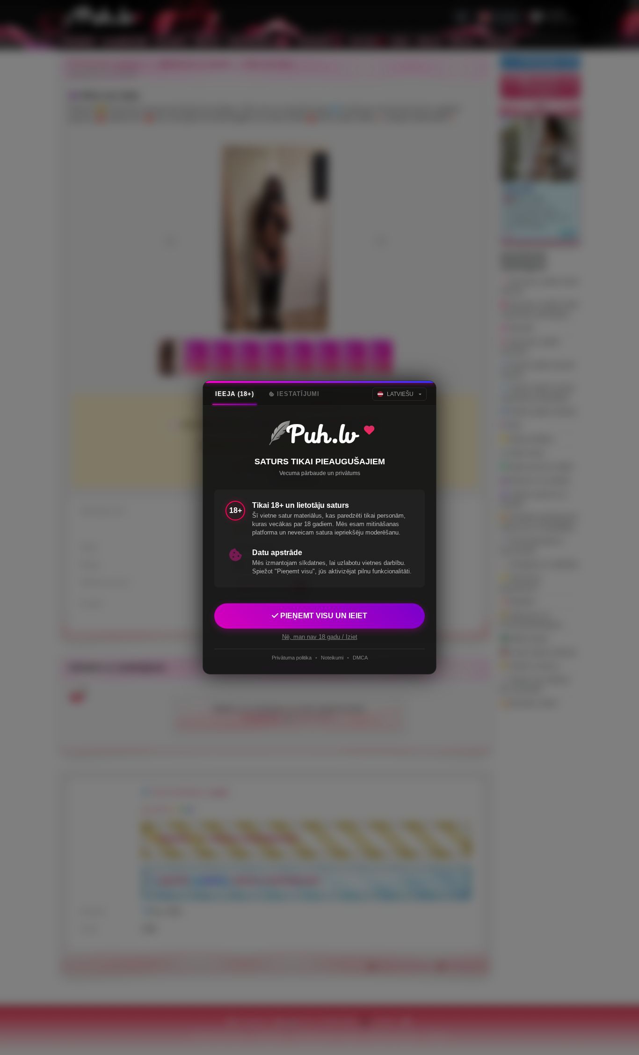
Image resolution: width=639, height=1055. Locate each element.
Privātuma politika (292, 657)
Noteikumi (332, 657)
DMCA (360, 657)
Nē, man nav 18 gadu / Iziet (319, 636)
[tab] (234, 394)
